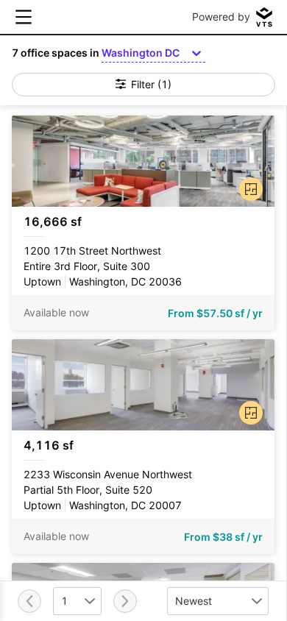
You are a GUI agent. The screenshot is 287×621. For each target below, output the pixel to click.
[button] (248, 186)
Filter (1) (151, 84)
